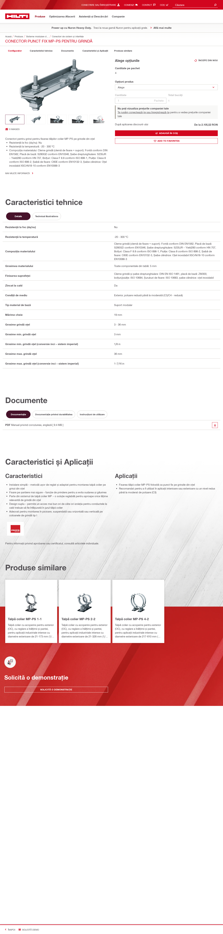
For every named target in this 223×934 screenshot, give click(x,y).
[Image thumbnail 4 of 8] (78, 119)
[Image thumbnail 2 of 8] (35, 119)
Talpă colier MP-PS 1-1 (25, 619)
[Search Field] (215, 5)
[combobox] (195, 5)
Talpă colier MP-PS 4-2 (132, 619)
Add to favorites (168, 140)
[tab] (15, 51)
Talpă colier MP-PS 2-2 (78, 619)
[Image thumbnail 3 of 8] (57, 119)
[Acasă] (17, 16)
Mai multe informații (17, 173)
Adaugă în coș (168, 133)
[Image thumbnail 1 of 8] (14, 119)
